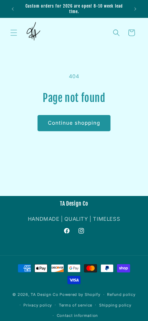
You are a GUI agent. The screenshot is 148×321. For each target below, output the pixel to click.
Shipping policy (115, 305)
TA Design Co (44, 294)
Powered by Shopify (80, 294)
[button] (13, 32)
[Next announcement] (135, 9)
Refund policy (121, 294)
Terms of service (75, 305)
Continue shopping (74, 123)
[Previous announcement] (12, 9)
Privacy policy (37, 305)
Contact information (77, 315)
